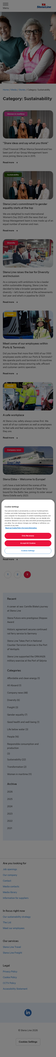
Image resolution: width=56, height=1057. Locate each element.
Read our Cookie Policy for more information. (21, 528)
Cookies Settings (28, 551)
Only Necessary (28, 536)
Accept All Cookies (27, 543)
